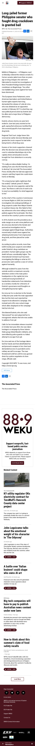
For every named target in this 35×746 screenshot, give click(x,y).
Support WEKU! (26, 3)
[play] (3, 744)
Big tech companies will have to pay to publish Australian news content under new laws (17, 605)
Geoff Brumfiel (7, 577)
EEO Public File (8, 709)
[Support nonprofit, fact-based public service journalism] (17, 424)
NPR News (7, 370)
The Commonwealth (9, 491)
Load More (17, 679)
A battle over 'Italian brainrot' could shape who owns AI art (15, 570)
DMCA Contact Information (12, 721)
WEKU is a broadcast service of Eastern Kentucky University (15, 701)
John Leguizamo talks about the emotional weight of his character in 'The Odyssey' (17, 532)
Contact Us (7, 717)
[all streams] (32, 743)
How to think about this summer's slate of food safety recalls (17, 643)
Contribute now (17, 463)
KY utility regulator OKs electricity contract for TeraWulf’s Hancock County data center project (17, 500)
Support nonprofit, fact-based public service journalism (17, 446)
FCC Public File (8, 705)
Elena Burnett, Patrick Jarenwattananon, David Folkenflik (16, 650)
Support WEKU (8, 713)
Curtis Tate (6, 510)
